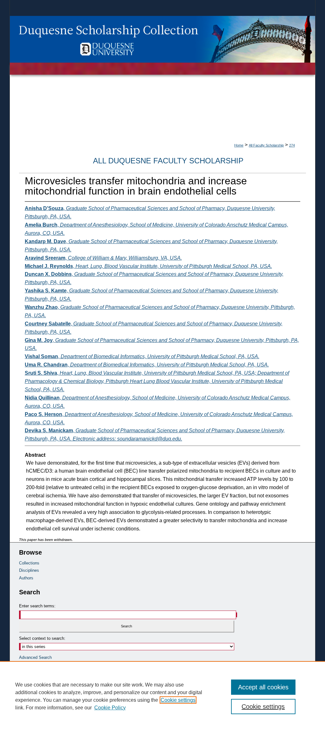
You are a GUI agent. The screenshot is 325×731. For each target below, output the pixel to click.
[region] (162, 696)
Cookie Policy (110, 707)
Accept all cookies (263, 687)
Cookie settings (178, 700)
